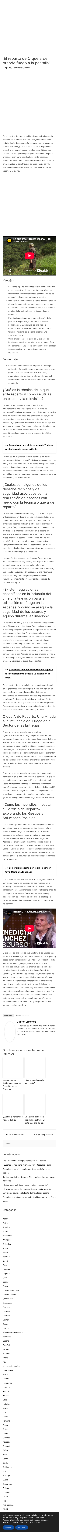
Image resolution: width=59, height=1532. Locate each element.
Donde (6, 1324)
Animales (7, 1244)
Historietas (7, 1383)
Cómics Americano (11, 1290)
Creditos (6, 1307)
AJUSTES (36, 1522)
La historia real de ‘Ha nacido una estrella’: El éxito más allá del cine (34, 1120)
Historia (6, 1379)
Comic (5, 1282)
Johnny (6, 1391)
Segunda (7, 1446)
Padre (5, 1417)
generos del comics (11, 1366)
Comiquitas (8, 1299)
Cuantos (6, 1315)
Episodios (7, 1337)
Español (6, 1345)
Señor (5, 1450)
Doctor (6, 1320)
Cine (5, 1278)
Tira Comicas (8, 1505)
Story (5, 1471)
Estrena (6, 1349)
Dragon (6, 1328)
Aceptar (8, 1527)
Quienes (6, 1438)
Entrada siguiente (43, 1134)
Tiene (5, 1496)
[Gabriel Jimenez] (9, 1031)
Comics (6, 1286)
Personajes (7, 1421)
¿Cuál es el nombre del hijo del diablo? (13, 1118)
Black (5, 1261)
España (6, 1341)
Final (5, 1362)
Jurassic (6, 1395)
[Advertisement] (29, 103)
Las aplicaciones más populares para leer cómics (25, 1161)
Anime (5, 1248)
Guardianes (8, 1370)
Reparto (7, 68)
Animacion (7, 1235)
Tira (4, 1501)
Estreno (6, 1353)
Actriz (5, 1223)
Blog (5, 1265)
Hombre (6, 1387)
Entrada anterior (14, 1134)
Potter (5, 1429)
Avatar (6, 1252)
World (5, 1509)
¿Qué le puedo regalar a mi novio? (35, 1081)
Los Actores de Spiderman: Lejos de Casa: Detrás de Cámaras (12, 1084)
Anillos (5, 1231)
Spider (5, 1463)
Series (5, 1459)
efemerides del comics (13, 1332)
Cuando (6, 1311)
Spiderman (7, 1467)
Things (6, 1488)
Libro (5, 1400)
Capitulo (6, 1273)
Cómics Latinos (9, 1294)
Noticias (6, 1404)
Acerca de (8, 1015)
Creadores (7, 1303)
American (7, 1227)
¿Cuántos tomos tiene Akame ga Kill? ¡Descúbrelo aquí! (27, 1165)
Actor (5, 1219)
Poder (5, 1425)
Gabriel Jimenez (26, 1021)
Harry (5, 1374)
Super (5, 1480)
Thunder (6, 1492)
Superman (7, 1484)
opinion (6, 1412)
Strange (6, 1475)
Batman (6, 1257)
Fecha (5, 1358)
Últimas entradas (22, 1015)
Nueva (6, 1408)
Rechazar (21, 1527)
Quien (5, 1433)
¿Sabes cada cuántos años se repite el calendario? (25, 1185)
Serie (5, 1454)
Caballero (7, 1269)
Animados (7, 1240)
